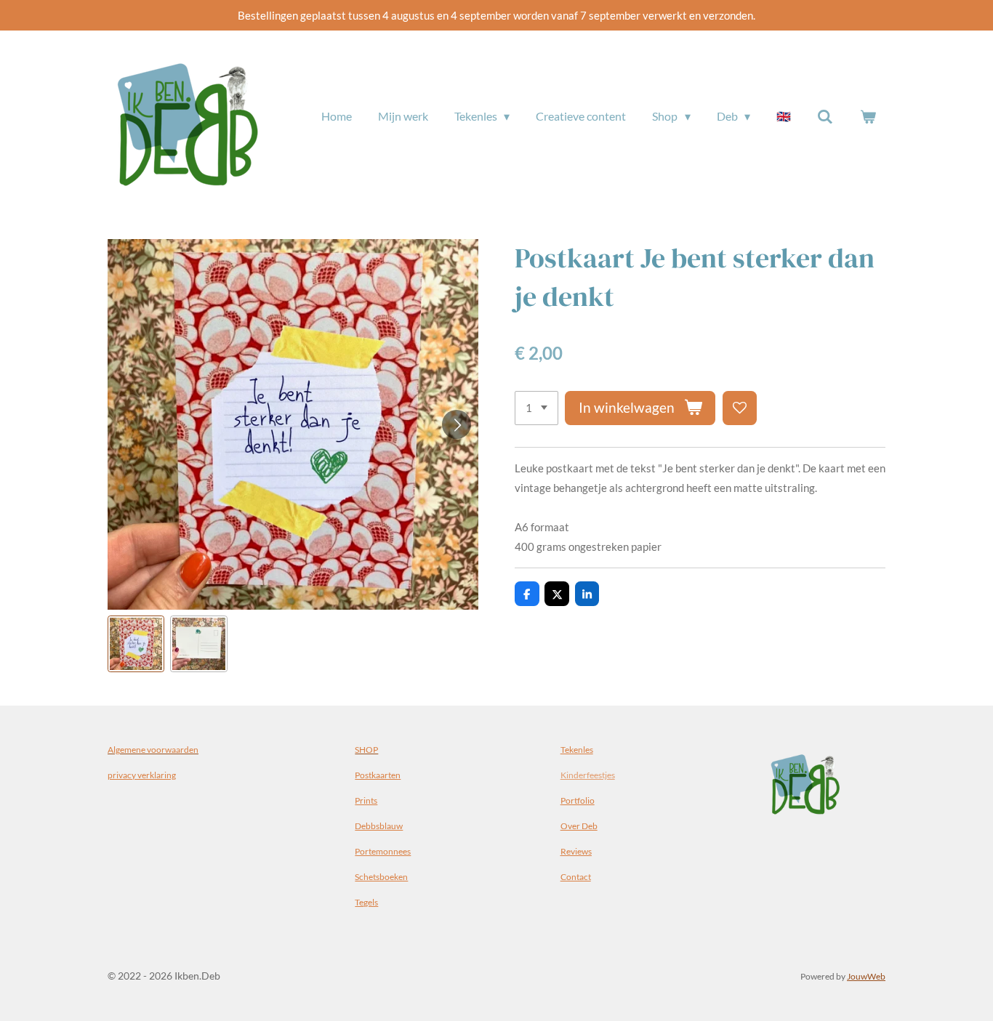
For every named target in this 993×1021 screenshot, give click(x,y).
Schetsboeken (381, 876)
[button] (136, 644)
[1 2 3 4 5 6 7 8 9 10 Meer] (536, 408)
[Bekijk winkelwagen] (868, 116)
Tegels (366, 902)
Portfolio (577, 800)
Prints (366, 800)
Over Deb (579, 825)
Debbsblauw (379, 825)
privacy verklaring (142, 775)
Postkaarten (378, 775)
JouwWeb (866, 976)
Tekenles (576, 749)
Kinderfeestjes (587, 775)
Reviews (576, 851)
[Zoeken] (825, 116)
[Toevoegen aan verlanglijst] (740, 408)
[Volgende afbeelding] (456, 424)
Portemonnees (383, 851)
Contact (575, 876)
